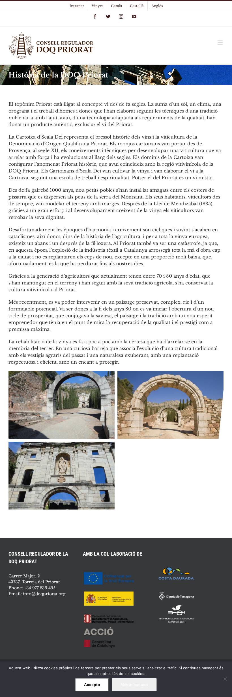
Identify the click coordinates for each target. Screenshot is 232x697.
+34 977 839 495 (39, 587)
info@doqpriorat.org (44, 593)
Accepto (92, 684)
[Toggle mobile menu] (221, 43)
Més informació (134, 684)
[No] (225, 679)
